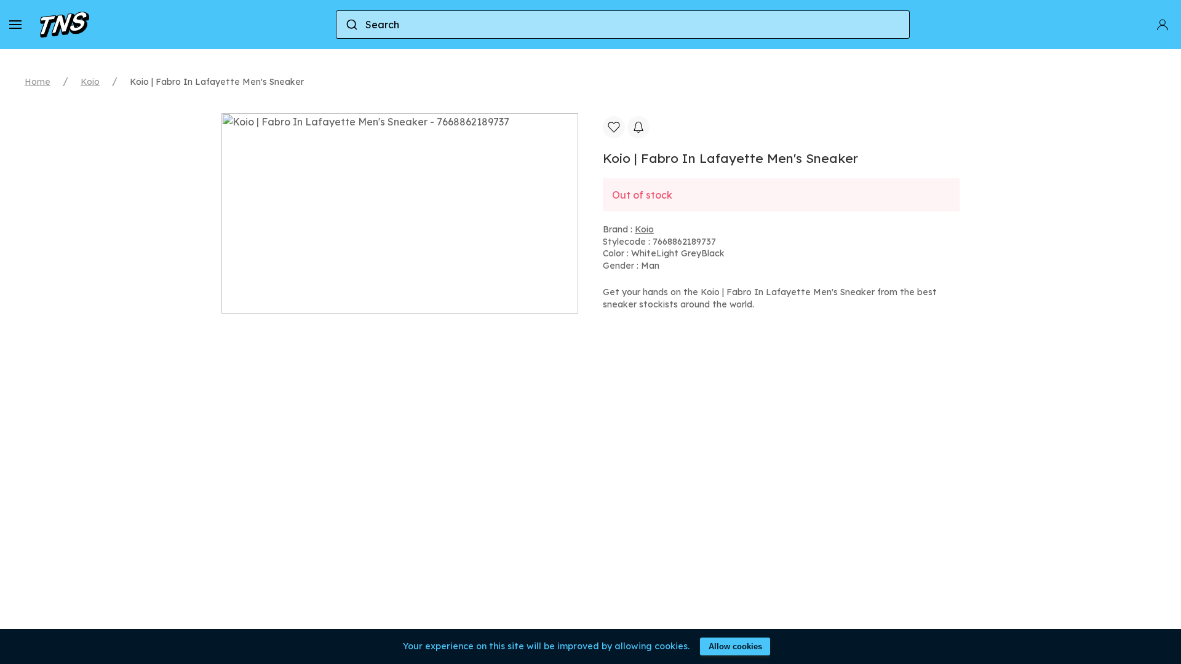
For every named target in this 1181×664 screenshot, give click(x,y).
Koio (90, 81)
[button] (15, 24)
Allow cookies (735, 646)
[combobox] (623, 24)
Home (37, 81)
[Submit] (350, 24)
